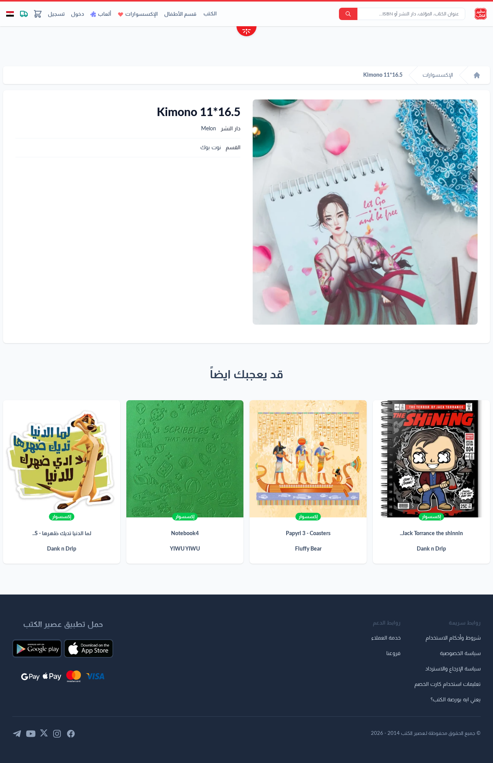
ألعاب (104, 14)
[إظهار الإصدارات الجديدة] (246, 32)
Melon (208, 128)
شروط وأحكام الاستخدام (453, 638)
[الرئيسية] (477, 75)
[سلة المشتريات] (37, 13)
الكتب (210, 14)
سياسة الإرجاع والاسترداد (453, 669)
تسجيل (56, 14)
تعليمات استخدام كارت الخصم (447, 684)
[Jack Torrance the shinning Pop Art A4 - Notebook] (431, 458)
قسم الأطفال (180, 14)
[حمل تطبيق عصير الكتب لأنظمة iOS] (88, 648)
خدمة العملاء (386, 638)
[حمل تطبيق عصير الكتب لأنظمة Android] (37, 648)
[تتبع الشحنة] (23, 13)
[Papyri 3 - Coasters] (308, 458)
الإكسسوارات (141, 14)
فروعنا (393, 653)
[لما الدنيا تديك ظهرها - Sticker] (61, 458)
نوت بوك (210, 147)
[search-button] (348, 14)
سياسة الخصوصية (460, 653)
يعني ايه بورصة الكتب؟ (456, 699)
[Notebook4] (184, 458)
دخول (77, 14)
